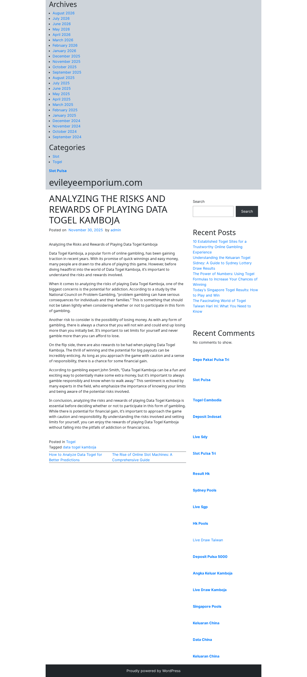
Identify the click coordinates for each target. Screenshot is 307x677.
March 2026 (63, 40)
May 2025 (61, 94)
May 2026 (61, 29)
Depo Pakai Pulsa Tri (211, 359)
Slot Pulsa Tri (204, 453)
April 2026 (62, 34)
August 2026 (64, 13)
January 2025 (64, 115)
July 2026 (61, 18)
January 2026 (64, 50)
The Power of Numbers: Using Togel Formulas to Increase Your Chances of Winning (225, 279)
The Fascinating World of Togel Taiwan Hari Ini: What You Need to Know (222, 306)
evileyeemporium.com (95, 182)
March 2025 (63, 104)
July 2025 (61, 83)
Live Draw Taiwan (208, 540)
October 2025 (65, 67)
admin (116, 230)
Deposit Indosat (207, 416)
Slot (56, 156)
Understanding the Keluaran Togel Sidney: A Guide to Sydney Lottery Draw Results (222, 263)
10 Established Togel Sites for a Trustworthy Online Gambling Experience (220, 246)
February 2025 (65, 110)
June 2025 (62, 88)
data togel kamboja (79, 447)
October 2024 (65, 131)
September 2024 (67, 137)
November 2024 (66, 126)
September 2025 (67, 72)
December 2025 (66, 56)
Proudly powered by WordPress (153, 670)
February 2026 (65, 45)
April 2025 (62, 99)
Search (199, 201)
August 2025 (64, 77)
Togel (57, 161)
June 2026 (62, 24)
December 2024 (66, 120)
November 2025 (66, 61)
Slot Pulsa (58, 170)
